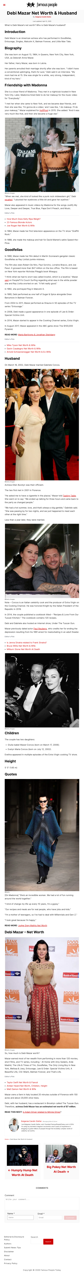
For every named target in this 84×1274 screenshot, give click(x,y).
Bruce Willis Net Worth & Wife (21, 646)
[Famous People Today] (42, 4)
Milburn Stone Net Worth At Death (23, 649)
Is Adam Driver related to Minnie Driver (41, 1112)
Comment (9, 1195)
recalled (8, 199)
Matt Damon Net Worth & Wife (21, 1089)
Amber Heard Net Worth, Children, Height (27, 1086)
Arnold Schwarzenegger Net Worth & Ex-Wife (29, 352)
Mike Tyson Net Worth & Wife (21, 345)
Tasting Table (69, 495)
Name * (11, 1213)
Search (34, 1237)
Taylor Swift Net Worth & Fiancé (22, 1082)
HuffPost (44, 110)
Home (7, 1139)
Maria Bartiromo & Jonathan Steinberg (36, 334)
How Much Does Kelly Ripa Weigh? (23, 219)
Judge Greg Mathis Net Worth (32, 925)
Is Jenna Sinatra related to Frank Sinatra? (27, 642)
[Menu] (4, 5)
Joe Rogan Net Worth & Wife (21, 225)
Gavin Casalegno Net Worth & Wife (24, 348)
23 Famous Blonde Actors (19, 222)
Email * (41, 1214)
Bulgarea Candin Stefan (43, 17)
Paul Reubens (40, 628)
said (7, 280)
